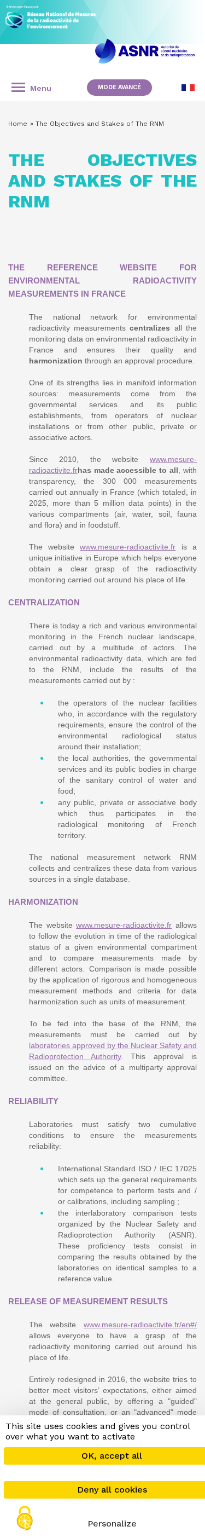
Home (17, 124)
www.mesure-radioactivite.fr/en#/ (140, 1324)
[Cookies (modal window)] (24, 1519)
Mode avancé (119, 87)
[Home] (50, 14)
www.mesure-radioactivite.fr (127, 546)
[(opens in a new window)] (145, 51)
